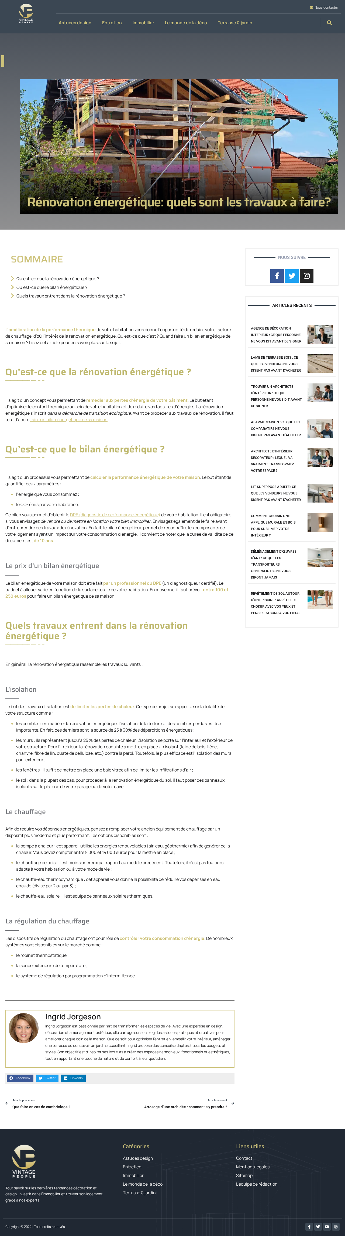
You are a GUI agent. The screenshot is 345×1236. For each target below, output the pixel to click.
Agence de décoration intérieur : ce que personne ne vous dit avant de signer (276, 334)
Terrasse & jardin (235, 23)
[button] (329, 22)
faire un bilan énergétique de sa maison (69, 420)
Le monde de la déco (186, 23)
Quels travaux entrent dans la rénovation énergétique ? (70, 296)
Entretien (112, 23)
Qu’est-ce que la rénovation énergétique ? (57, 279)
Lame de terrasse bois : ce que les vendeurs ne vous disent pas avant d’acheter (276, 363)
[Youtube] (327, 1227)
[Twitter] (318, 1227)
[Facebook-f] (309, 1227)
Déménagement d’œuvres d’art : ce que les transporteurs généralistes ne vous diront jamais (273, 564)
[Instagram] (336, 1227)
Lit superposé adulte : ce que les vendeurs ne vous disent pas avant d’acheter (276, 493)
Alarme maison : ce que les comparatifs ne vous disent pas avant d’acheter (276, 428)
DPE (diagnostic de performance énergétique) (115, 515)
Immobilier (143, 23)
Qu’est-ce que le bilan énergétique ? (51, 287)
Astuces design (75, 23)
